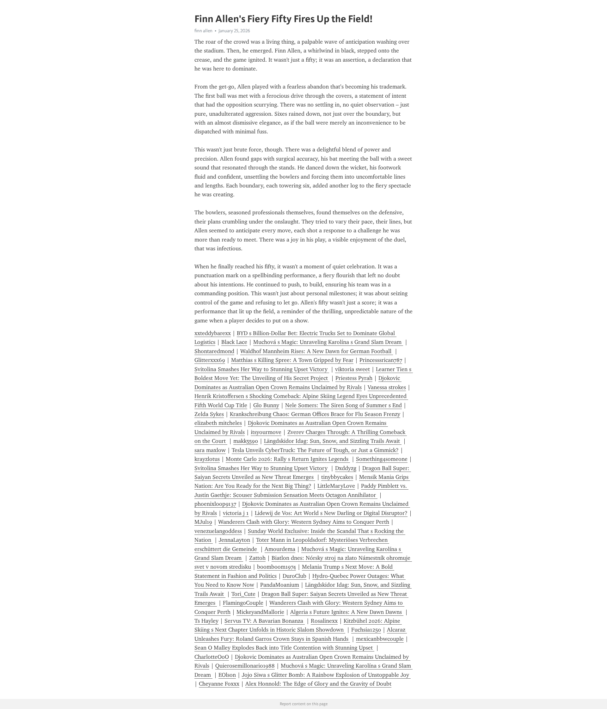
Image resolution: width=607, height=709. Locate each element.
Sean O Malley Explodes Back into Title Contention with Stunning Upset (284, 647)
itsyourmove (266, 432)
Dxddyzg (345, 468)
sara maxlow (210, 450)
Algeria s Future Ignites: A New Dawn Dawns (346, 611)
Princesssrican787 (380, 360)
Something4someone (382, 458)
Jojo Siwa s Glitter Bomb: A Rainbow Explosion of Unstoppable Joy (326, 674)
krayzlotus (207, 458)
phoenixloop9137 (215, 503)
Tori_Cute (243, 593)
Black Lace (234, 342)
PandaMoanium (279, 584)
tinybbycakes (337, 477)
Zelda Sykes (209, 414)
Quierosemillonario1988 (245, 665)
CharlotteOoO (211, 656)
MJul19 (203, 521)
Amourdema (280, 549)
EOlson (227, 674)
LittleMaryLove (336, 485)
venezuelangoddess (218, 531)
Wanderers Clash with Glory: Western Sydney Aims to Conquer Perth (303, 521)
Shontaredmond (214, 351)
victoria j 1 (236, 513)
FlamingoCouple (243, 602)
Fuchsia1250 (366, 629)
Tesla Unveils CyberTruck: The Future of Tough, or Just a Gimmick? (315, 450)
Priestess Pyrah (353, 378)
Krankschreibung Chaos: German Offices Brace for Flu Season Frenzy (315, 414)
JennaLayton (234, 539)
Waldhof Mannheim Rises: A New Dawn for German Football (316, 351)
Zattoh (257, 557)
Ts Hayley (206, 620)
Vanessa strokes (387, 387)
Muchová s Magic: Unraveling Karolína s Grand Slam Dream (328, 342)
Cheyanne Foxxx (219, 683)
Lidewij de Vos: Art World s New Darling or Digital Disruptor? (331, 513)
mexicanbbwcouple (380, 638)
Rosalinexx (324, 620)
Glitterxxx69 (209, 360)
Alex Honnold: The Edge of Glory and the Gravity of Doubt (318, 683)
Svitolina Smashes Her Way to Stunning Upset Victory (261, 369)
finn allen (203, 31)
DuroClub (294, 575)
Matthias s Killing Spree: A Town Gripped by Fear (292, 360)
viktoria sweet (352, 369)
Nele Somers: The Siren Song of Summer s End (343, 405)
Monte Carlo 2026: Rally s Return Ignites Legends (288, 458)
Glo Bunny (266, 405)
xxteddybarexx (212, 333)
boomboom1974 (276, 566)
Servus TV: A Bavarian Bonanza (264, 620)
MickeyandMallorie (260, 611)
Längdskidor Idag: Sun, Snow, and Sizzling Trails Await (333, 440)
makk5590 (245, 440)
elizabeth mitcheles (218, 422)
